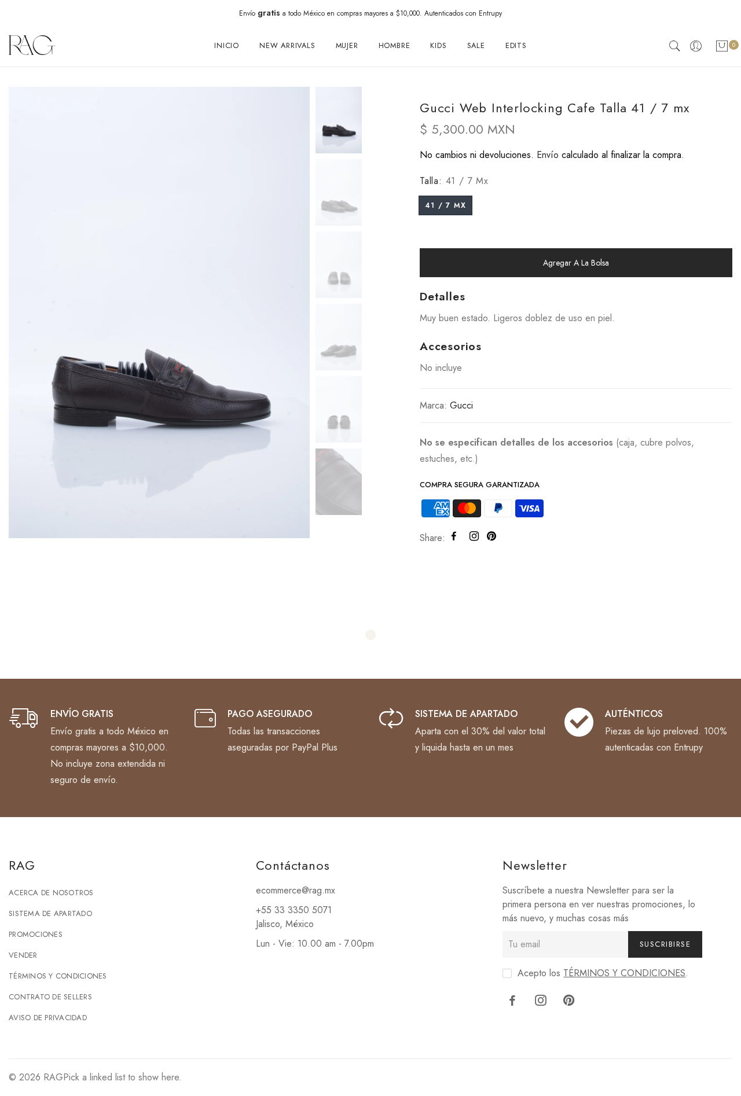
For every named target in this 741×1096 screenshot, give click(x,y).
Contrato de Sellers (50, 996)
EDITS (516, 45)
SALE (476, 45)
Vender (23, 955)
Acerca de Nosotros (51, 892)
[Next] (290, 311)
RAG (53, 1077)
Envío (548, 154)
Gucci (461, 405)
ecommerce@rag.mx (295, 890)
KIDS (438, 45)
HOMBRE (394, 45)
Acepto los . (603, 973)
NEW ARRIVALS (287, 45)
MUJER (347, 45)
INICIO (226, 45)
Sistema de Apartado (50, 913)
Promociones (36, 934)
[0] (722, 48)
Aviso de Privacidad (48, 1017)
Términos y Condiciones (58, 975)
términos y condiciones (624, 973)
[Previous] (27, 311)
